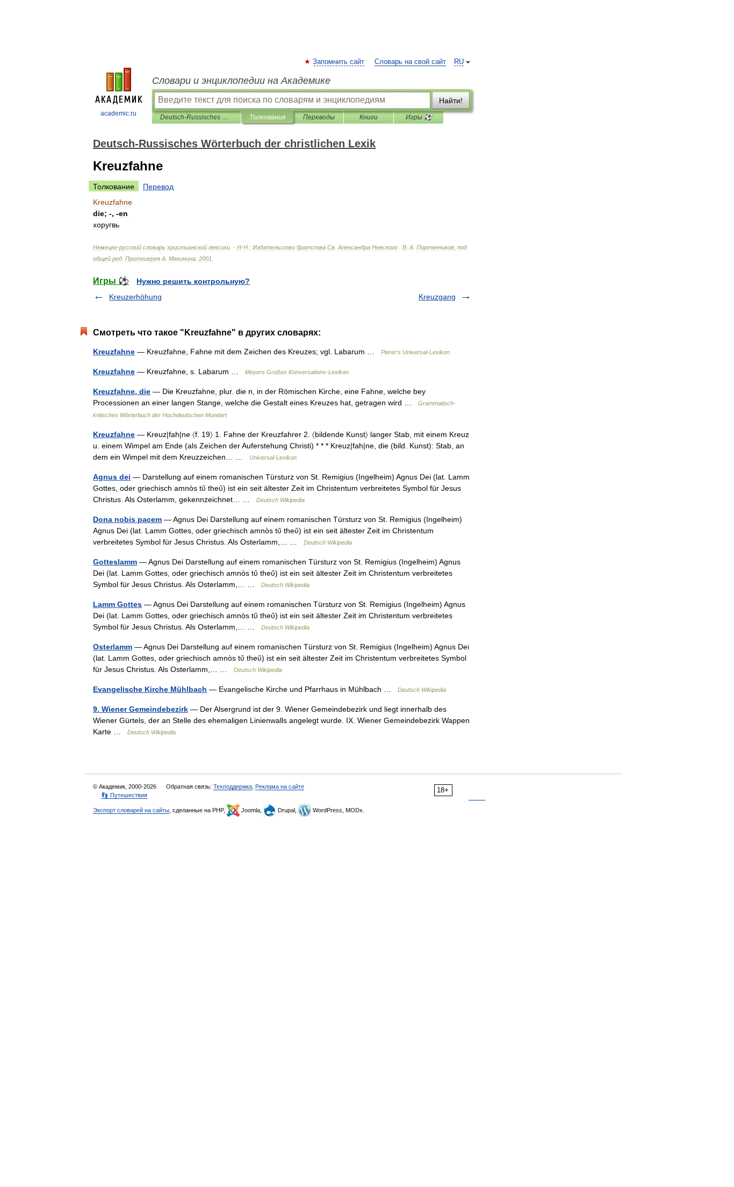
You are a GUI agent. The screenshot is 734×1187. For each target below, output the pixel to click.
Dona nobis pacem (127, 519)
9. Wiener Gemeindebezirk (140, 709)
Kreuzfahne (114, 351)
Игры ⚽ (419, 117)
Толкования (267, 117)
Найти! (451, 100)
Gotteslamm (115, 561)
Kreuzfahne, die (121, 391)
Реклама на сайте (279, 786)
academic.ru (118, 113)
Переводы (319, 117)
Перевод (158, 186)
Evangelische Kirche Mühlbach (150, 689)
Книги (368, 117)
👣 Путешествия (124, 795)
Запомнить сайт (339, 62)
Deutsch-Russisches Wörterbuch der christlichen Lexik (196, 117)
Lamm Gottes (117, 604)
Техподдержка (232, 786)
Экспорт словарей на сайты (131, 810)
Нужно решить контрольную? (193, 281)
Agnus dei (112, 477)
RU (459, 62)
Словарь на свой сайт (410, 62)
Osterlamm (112, 646)
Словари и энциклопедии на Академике (241, 80)
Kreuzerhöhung (135, 296)
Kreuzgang (437, 296)
